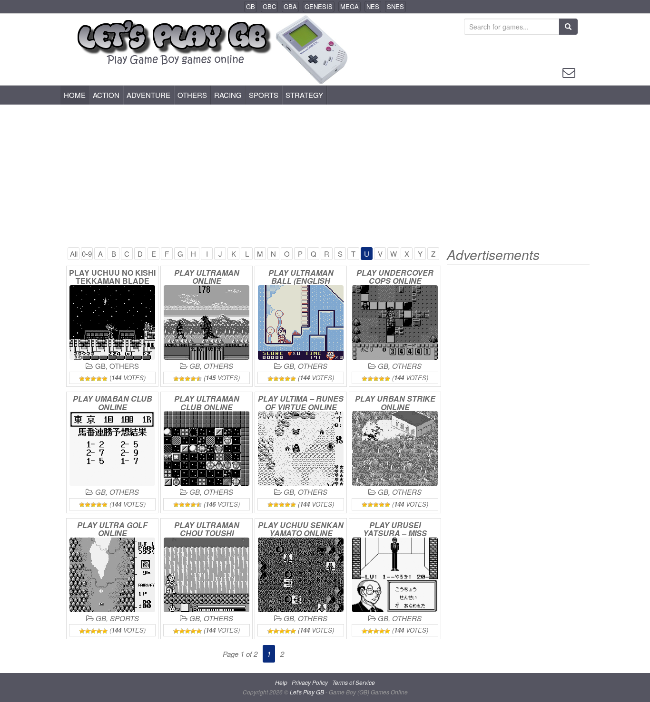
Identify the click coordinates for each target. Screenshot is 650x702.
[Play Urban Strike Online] (395, 448)
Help (281, 682)
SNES (395, 6)
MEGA (349, 6)
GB (250, 6)
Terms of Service (353, 682)
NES (372, 6)
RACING (228, 95)
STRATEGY (304, 95)
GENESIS (319, 6)
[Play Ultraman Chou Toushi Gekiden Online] (206, 575)
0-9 (87, 254)
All (74, 254)
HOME (75, 95)
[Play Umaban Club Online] (112, 448)
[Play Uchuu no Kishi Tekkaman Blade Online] (112, 322)
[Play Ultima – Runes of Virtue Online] (300, 448)
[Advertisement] (325, 175)
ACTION (106, 95)
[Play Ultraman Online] (206, 322)
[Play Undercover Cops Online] (395, 322)
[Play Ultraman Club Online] (206, 448)
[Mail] (568, 71)
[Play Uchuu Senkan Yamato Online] (300, 575)
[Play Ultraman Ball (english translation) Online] (300, 322)
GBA (290, 6)
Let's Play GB (307, 692)
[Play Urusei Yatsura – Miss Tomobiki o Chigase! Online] (395, 575)
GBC (269, 6)
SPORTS (263, 95)
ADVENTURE (148, 95)
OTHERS (192, 95)
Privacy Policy (310, 682)
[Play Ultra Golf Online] (112, 575)
